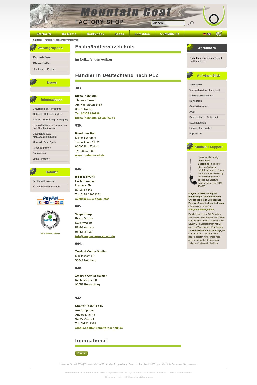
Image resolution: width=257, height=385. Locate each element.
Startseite (44, 33)
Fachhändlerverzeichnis (66, 40)
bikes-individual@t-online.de (95, 117)
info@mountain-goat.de (201, 209)
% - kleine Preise (44, 69)
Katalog (48, 40)
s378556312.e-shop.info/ (92, 198)
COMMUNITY (169, 33)
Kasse (119, 33)
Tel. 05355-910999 (87, 113)
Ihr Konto (69, 33)
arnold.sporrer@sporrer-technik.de (99, 327)
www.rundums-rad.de (89, 155)
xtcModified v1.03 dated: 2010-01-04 (84, 372)
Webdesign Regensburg (114, 364)
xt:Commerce (146, 377)
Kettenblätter (42, 57)
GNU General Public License (177, 372)
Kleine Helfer (41, 63)
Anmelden (142, 33)
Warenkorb (207, 48)
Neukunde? (96, 33)
